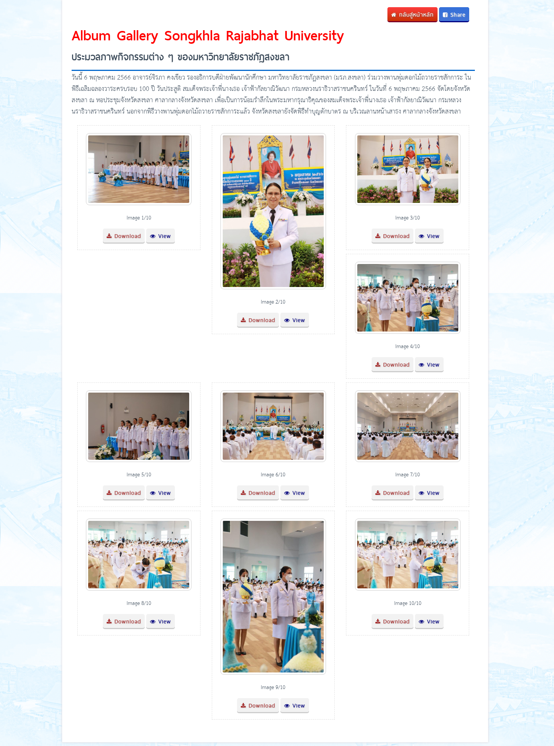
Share (456, 14)
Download (126, 236)
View (163, 236)
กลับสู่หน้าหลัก (415, 14)
